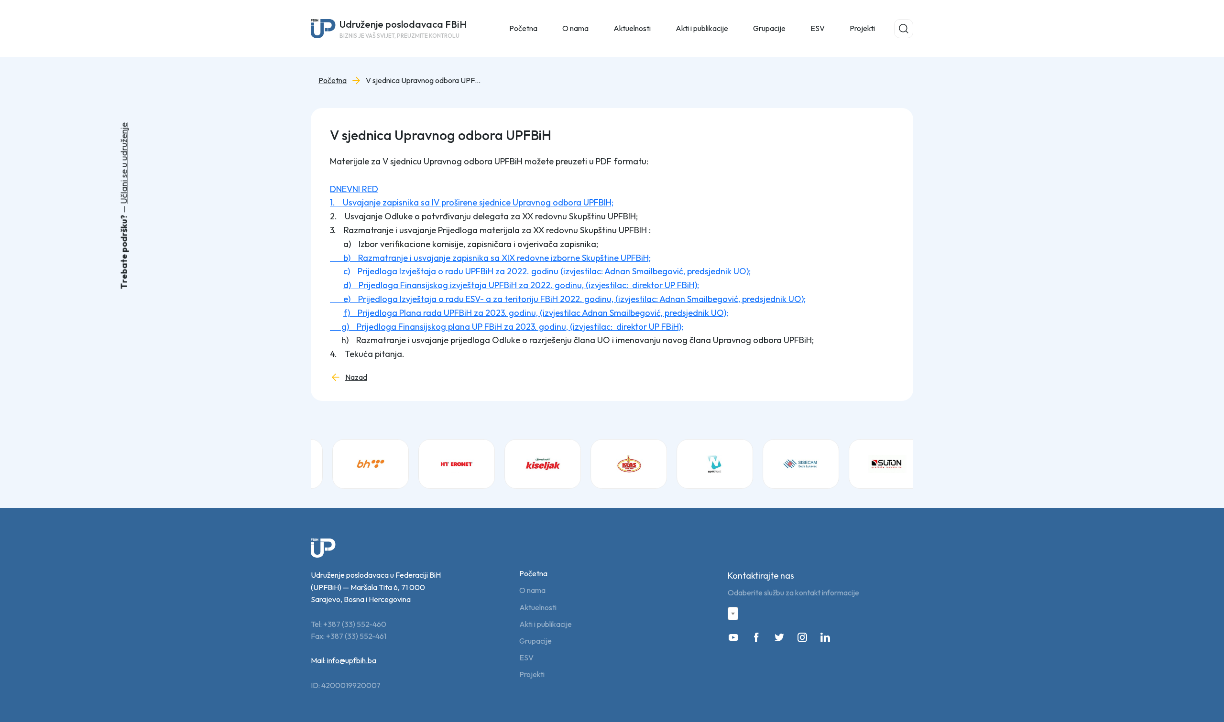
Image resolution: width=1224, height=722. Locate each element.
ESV (817, 28)
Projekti (862, 28)
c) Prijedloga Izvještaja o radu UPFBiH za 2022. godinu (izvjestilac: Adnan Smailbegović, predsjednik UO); (546, 271)
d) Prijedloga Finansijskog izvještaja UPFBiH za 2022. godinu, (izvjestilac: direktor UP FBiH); (521, 285)
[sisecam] (789, 464)
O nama (532, 590)
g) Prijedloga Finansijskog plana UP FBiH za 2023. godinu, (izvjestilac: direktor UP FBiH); (506, 326)
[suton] (875, 464)
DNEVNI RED (354, 188)
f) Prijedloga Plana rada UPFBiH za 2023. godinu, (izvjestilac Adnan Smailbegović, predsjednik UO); (535, 312)
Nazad (356, 377)
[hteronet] (444, 464)
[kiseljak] (530, 464)
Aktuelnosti (538, 607)
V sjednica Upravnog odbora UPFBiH (423, 80)
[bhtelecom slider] (358, 464)
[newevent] (703, 464)
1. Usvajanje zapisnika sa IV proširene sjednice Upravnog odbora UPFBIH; (471, 202)
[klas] (617, 464)
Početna (523, 28)
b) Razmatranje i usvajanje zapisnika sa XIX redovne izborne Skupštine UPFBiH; (490, 257)
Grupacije (535, 641)
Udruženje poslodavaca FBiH (403, 28)
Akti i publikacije (545, 624)
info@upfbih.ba (351, 660)
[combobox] (733, 613)
